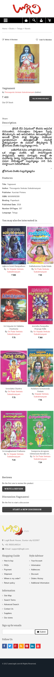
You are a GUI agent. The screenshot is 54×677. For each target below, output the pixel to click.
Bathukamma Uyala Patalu (40, 266)
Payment (8, 570)
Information (35, 565)
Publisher (6, 192)
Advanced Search (11, 604)
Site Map (8, 596)
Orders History (37, 578)
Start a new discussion (27, 509)
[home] (27, 9)
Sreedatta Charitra (14, 389)
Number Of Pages (10, 208)
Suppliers (8, 613)
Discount (34, 574)
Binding (5, 200)
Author (5, 188)
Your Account (36, 561)
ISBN (4, 196)
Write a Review (11, 40)
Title (4, 184)
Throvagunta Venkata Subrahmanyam (19, 92)
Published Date (9, 204)
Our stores (8, 618)
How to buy (8, 561)
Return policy (9, 583)
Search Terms (10, 600)
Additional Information (40, 583)
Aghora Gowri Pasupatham (13, 266)
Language (6, 213)
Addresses (35, 570)
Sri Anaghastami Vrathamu (13, 451)
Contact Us (8, 609)
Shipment (8, 574)
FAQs (6, 565)
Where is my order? (12, 578)
